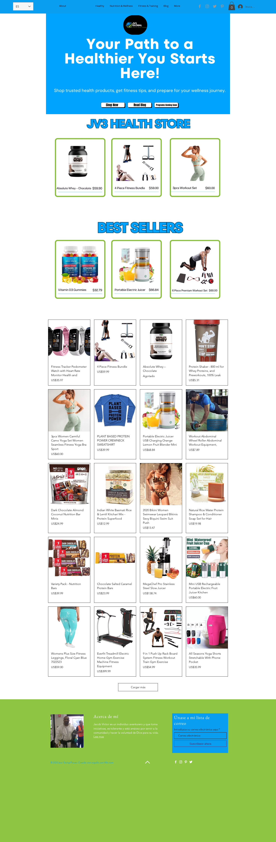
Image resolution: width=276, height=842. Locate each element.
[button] (231, 6)
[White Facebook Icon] (176, 762)
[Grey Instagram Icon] (207, 6)
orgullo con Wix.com (102, 762)
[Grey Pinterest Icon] (222, 6)
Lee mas (99, 736)
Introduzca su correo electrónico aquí (196, 729)
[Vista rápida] (69, 341)
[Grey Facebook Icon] (199, 6)
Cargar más (138, 687)
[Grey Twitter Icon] (214, 6)
